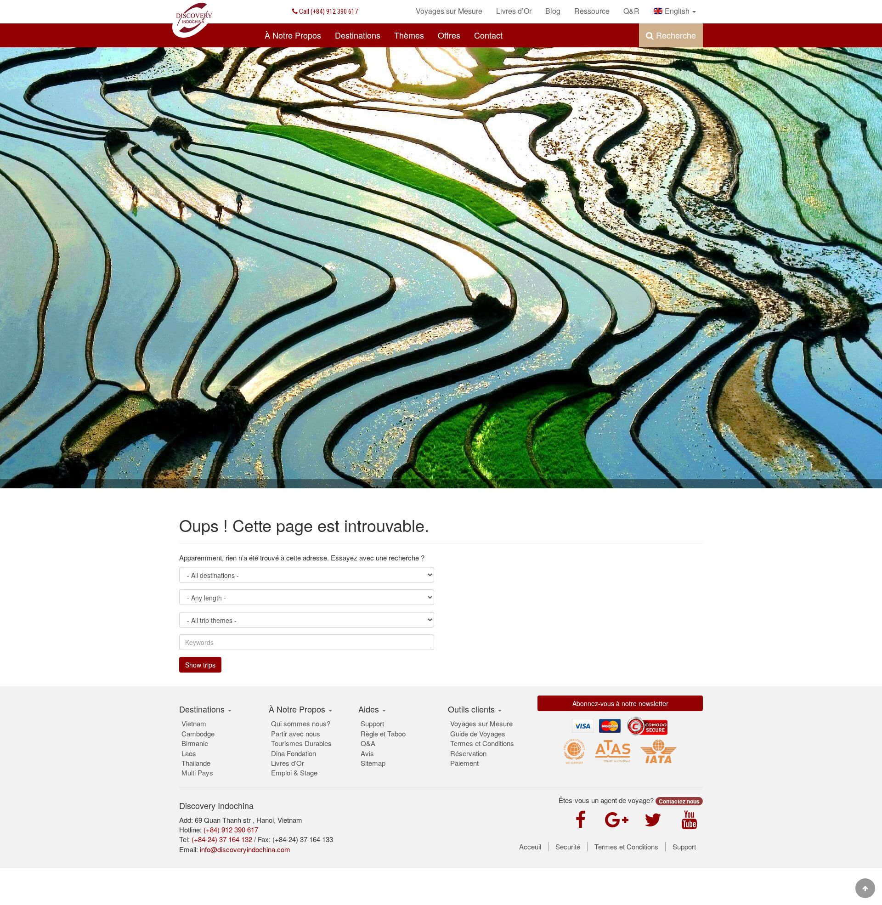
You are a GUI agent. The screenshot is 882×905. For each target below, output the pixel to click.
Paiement (464, 763)
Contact (488, 35)
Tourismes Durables (301, 743)
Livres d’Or (287, 763)
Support (372, 723)
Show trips (200, 664)
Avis (367, 753)
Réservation (468, 753)
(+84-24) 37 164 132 (222, 839)
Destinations (357, 35)
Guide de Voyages (477, 733)
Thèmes (409, 35)
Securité (567, 846)
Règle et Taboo (383, 733)
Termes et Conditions (482, 743)
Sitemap (373, 763)
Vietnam (193, 723)
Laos (188, 753)
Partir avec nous (295, 733)
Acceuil (530, 846)
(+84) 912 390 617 (328, 11)
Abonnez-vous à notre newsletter (620, 703)
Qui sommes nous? (300, 723)
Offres (449, 35)
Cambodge (198, 733)
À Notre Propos (293, 35)
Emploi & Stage (294, 772)
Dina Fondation (293, 753)
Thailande (195, 763)
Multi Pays (197, 772)
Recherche (675, 35)
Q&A (368, 743)
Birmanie (194, 743)
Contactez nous (679, 801)
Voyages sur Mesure (481, 723)
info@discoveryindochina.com (245, 849)
